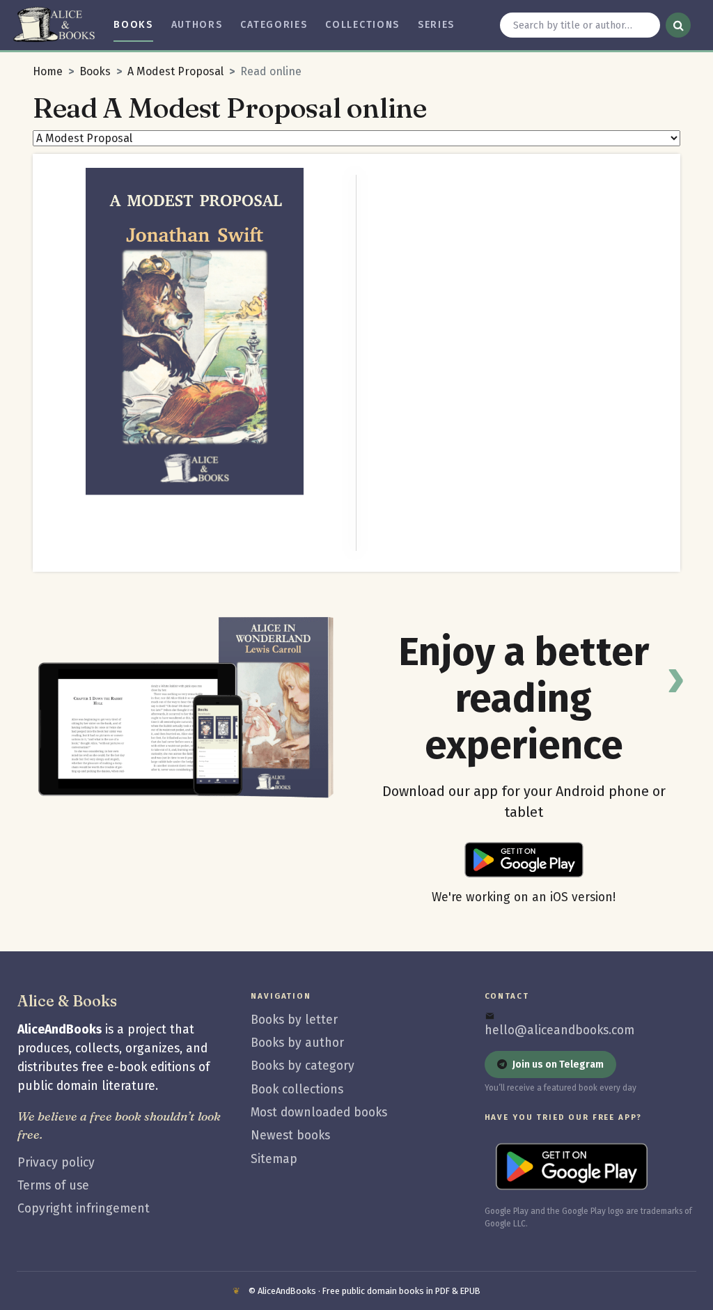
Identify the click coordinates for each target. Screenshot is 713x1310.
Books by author (297, 1043)
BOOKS (132, 25)
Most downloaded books (319, 1112)
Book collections (297, 1089)
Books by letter (294, 1020)
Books (95, 71)
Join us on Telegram (558, 1064)
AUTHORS (197, 25)
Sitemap (274, 1159)
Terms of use (53, 1185)
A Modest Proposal (175, 71)
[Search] (678, 25)
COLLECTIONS (362, 25)
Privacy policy (56, 1162)
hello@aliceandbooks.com (559, 1030)
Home (48, 71)
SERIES (436, 25)
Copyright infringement (83, 1208)
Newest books (290, 1135)
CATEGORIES (273, 25)
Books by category (302, 1066)
